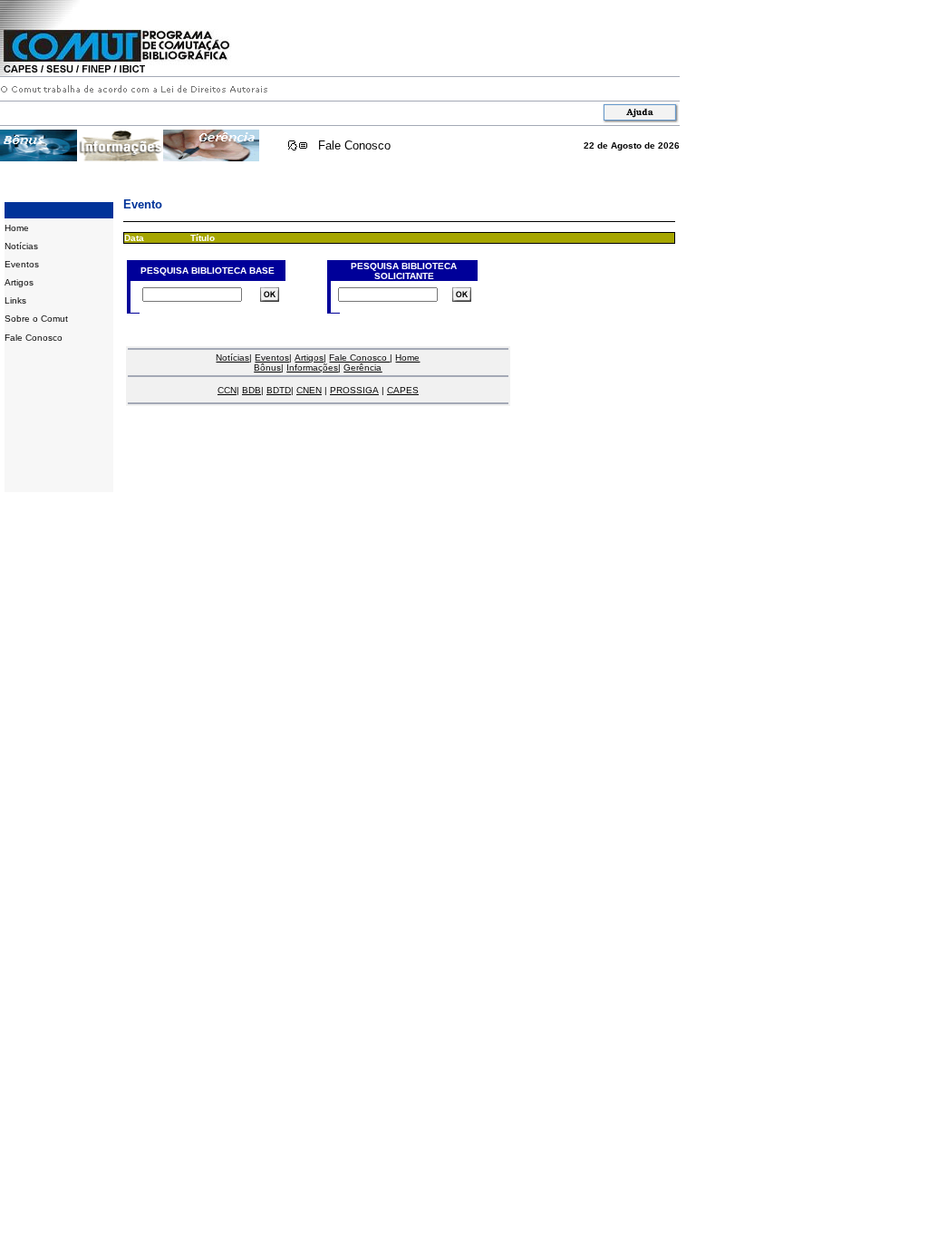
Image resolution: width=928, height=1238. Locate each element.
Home (17, 228)
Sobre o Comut (36, 319)
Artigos (19, 282)
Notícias (21, 246)
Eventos (22, 264)
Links (15, 300)
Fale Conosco (354, 145)
